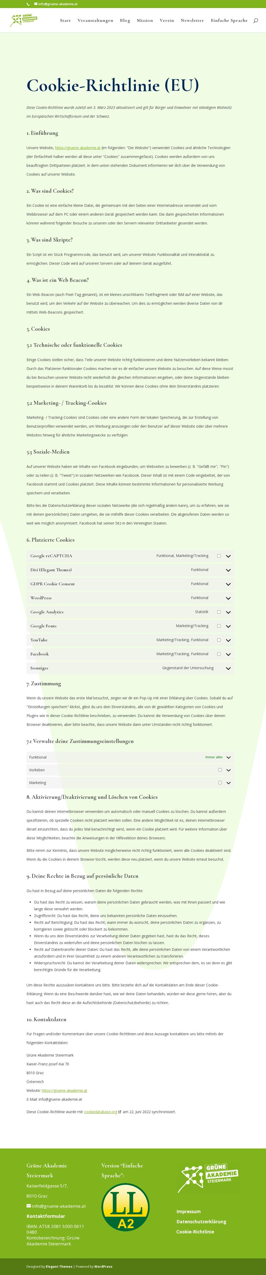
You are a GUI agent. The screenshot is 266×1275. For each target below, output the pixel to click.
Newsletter (192, 20)
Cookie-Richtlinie (195, 1232)
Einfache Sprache (229, 20)
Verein (167, 20)
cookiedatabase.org (100, 1111)
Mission (145, 20)
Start (65, 20)
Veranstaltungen (95, 20)
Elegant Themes (59, 1266)
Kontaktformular (45, 1216)
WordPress (103, 1266)
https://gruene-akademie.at (78, 147)
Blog (125, 20)
